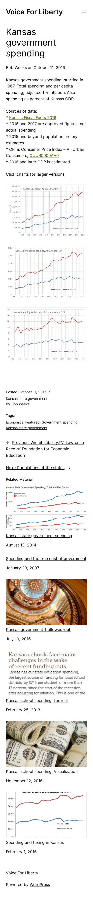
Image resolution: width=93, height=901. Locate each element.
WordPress (40, 884)
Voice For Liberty (34, 12)
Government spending (60, 422)
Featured (32, 422)
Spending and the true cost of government (46, 558)
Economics (14, 422)
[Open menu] (84, 12)
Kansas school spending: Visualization (42, 771)
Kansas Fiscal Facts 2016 (32, 117)
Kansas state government (26, 398)
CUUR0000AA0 (44, 155)
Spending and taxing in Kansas (35, 842)
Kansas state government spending (39, 535)
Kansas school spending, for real (37, 700)
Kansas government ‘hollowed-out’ (38, 629)
